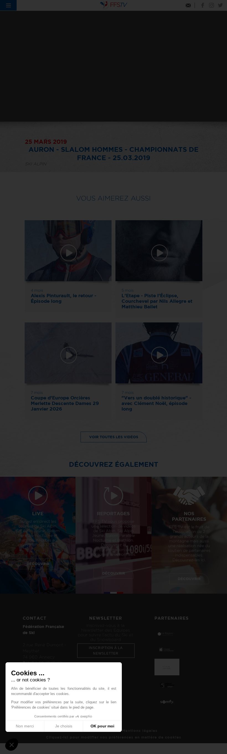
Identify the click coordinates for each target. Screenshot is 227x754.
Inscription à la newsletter (106, 650)
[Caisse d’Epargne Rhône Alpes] (166, 649)
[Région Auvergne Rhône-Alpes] (166, 634)
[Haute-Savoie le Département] (166, 667)
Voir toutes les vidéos (113, 437)
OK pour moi (102, 726)
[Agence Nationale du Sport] (166, 685)
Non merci (25, 726)
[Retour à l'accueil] (113, 4)
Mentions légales (140, 730)
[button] (11, 744)
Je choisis (63, 726)
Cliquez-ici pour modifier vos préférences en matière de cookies (113, 737)
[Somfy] (166, 701)
